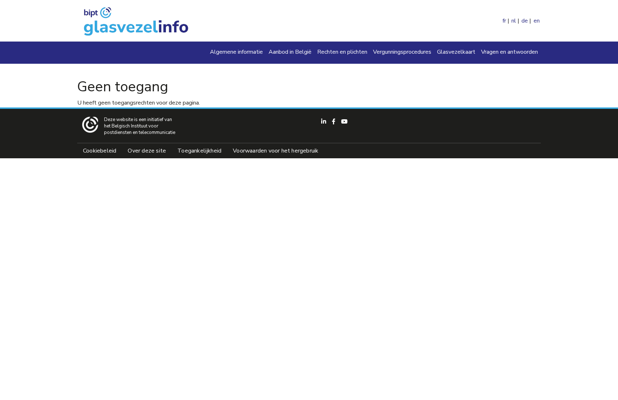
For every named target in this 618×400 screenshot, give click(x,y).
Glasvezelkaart (456, 52)
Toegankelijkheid (199, 151)
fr (504, 21)
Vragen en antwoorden (509, 52)
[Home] (135, 21)
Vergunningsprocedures (402, 52)
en (537, 21)
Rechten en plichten (342, 52)
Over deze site (147, 151)
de (524, 21)
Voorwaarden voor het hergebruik (275, 151)
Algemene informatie (236, 52)
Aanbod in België (290, 52)
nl (513, 21)
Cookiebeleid (99, 151)
